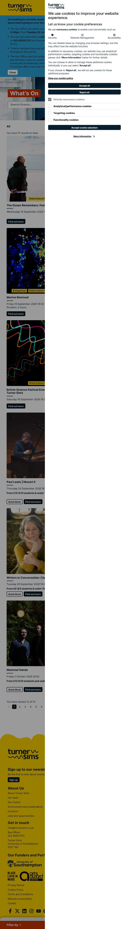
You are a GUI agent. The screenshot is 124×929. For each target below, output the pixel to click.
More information (82, 136)
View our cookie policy (60, 78)
